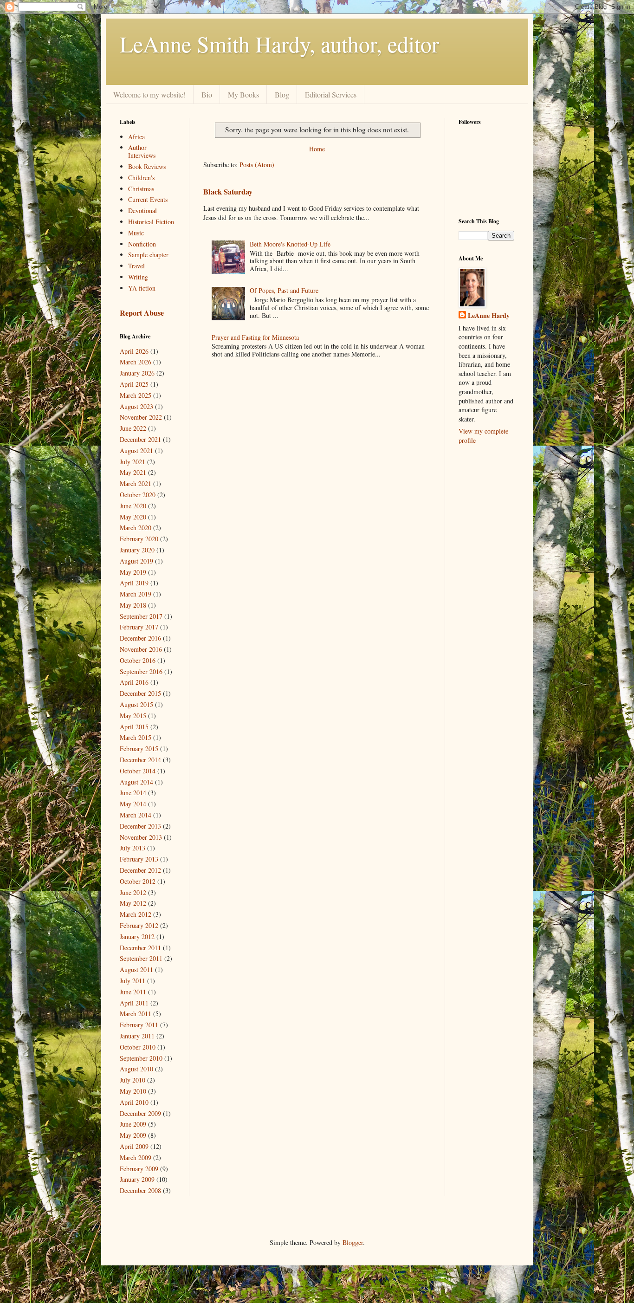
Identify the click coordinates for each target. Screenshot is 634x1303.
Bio (206, 94)
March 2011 (135, 1013)
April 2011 (134, 1002)
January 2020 (137, 549)
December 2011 (140, 947)
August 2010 (136, 1068)
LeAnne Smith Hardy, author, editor (279, 43)
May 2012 (133, 903)
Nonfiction (142, 244)
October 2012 (137, 881)
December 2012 (140, 870)
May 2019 (133, 572)
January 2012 (137, 936)
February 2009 (139, 1168)
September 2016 (141, 671)
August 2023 (136, 406)
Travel (136, 265)
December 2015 (140, 693)
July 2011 (132, 980)
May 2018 (133, 605)
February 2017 (139, 626)
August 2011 (136, 969)
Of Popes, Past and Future (284, 290)
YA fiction (141, 288)
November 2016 (141, 649)
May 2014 (133, 803)
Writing (138, 276)
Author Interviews (141, 151)
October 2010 (137, 1047)
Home (317, 148)
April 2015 (134, 726)
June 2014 (133, 792)
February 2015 (139, 748)
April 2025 (134, 384)
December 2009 (140, 1113)
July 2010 (132, 1080)
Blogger (353, 1242)
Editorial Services (330, 94)
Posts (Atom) (256, 164)
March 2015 (135, 737)
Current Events (148, 199)
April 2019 (134, 582)
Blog (282, 94)
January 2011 (137, 1035)
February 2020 (139, 538)
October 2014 (137, 770)
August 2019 (136, 561)
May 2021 (133, 472)
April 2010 (134, 1102)
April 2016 (134, 682)
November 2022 (141, 417)
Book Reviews (147, 166)
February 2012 (139, 925)
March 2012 (135, 914)
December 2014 (140, 759)
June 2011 (133, 991)
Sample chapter (148, 254)
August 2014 (136, 782)
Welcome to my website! (149, 94)
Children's (141, 177)
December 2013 (140, 826)
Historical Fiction (151, 221)
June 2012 (133, 892)
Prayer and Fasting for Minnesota (255, 337)
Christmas (141, 188)
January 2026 (137, 373)
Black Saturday (227, 191)
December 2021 (140, 439)
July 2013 (132, 847)
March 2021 (135, 483)
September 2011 (141, 958)
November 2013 (141, 837)
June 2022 (133, 428)
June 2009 (133, 1124)
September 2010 (141, 1058)
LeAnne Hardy (489, 315)
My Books (243, 94)
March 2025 (135, 395)
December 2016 (140, 638)
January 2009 (137, 1179)
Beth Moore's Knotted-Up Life (290, 244)
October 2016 (137, 660)
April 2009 (134, 1146)
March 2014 (135, 814)
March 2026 (135, 361)
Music (136, 232)
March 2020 (135, 527)
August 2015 (136, 704)
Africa (136, 136)
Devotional (142, 210)
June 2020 (133, 505)
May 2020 (133, 516)
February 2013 (139, 859)
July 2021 (132, 461)
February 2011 (139, 1024)
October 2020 (137, 494)
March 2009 (135, 1157)
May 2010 (133, 1091)
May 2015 (133, 715)
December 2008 (140, 1190)
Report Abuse (142, 312)
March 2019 (135, 594)
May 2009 (133, 1135)
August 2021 (136, 450)
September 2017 (141, 616)
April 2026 (134, 351)
